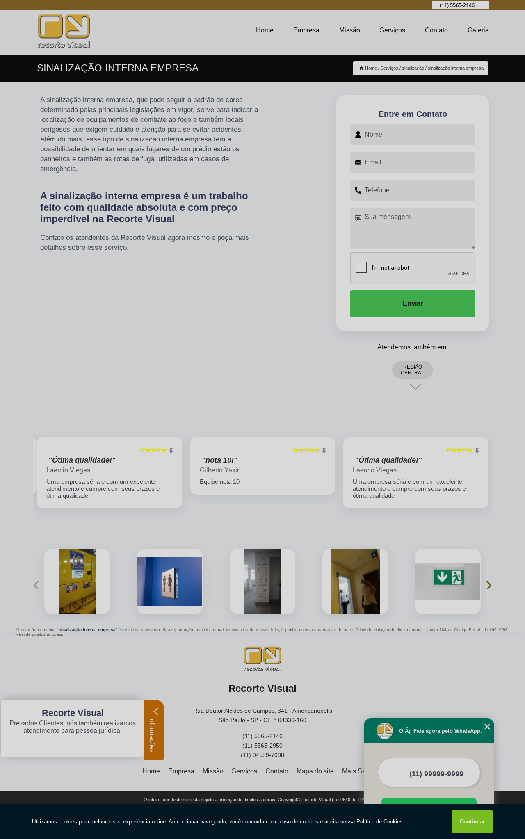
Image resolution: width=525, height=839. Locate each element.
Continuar (472, 821)
